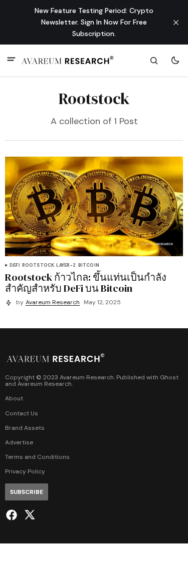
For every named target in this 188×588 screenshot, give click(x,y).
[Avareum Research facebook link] (13, 514)
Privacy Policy (25, 471)
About (14, 398)
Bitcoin (88, 265)
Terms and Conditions (37, 457)
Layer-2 (66, 265)
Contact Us (21, 413)
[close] (176, 23)
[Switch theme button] (175, 61)
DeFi (15, 265)
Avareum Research (53, 302)
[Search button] (154, 61)
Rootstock (38, 265)
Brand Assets (25, 428)
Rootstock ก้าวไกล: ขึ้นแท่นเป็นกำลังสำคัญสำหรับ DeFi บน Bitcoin (85, 283)
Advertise (19, 442)
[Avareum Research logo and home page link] (67, 60)
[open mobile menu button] (11, 60)
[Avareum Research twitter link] (28, 514)
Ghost (169, 377)
